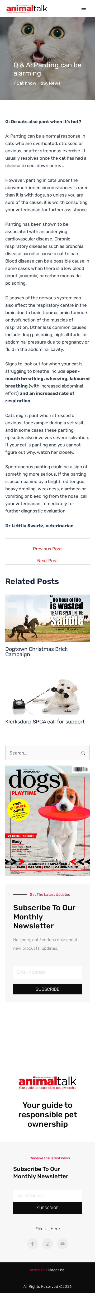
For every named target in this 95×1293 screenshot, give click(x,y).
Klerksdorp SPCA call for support (45, 721)
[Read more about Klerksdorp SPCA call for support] (47, 690)
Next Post (47, 561)
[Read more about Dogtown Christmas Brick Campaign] (47, 617)
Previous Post (47, 549)
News (55, 83)
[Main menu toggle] (84, 8)
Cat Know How (32, 83)
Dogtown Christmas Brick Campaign (36, 651)
